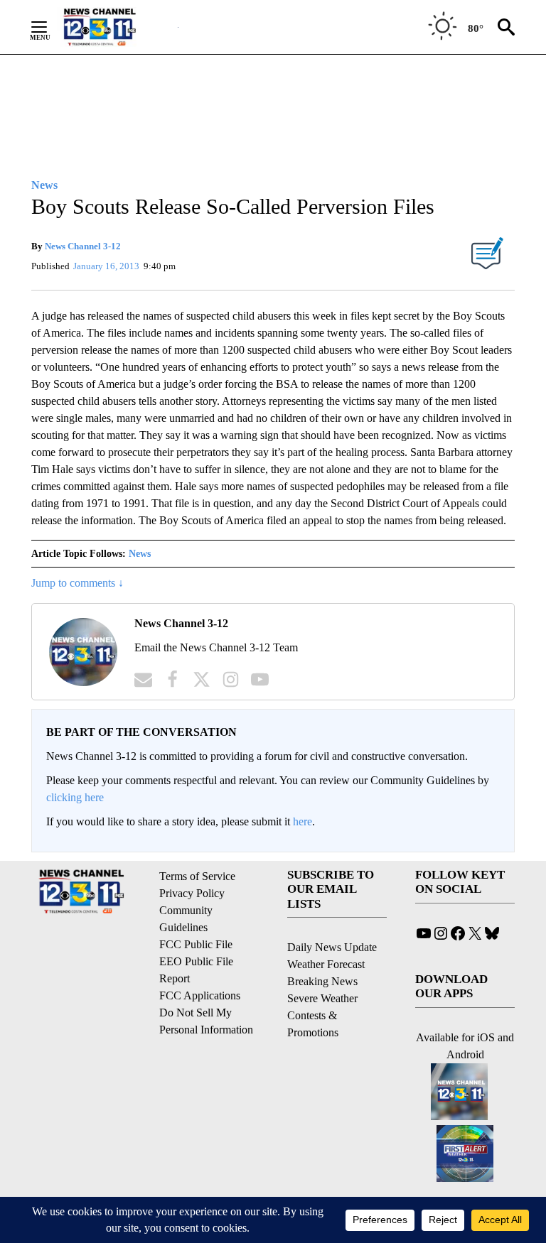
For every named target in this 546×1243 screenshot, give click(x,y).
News (140, 553)
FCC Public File (195, 944)
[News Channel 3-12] (117, 27)
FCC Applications (199, 995)
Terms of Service (197, 876)
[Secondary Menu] (49, 27)
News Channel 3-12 (83, 246)
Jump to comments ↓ (77, 583)
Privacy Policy (192, 893)
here (302, 821)
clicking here (75, 797)
